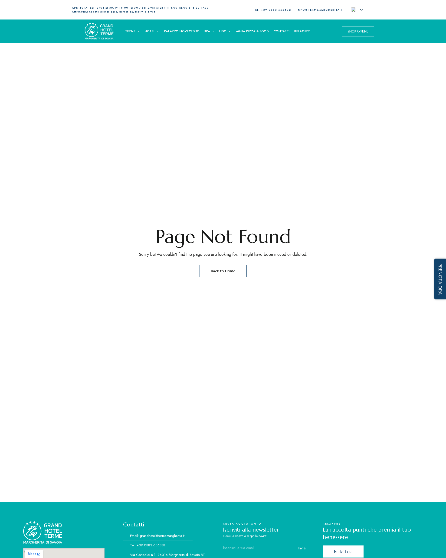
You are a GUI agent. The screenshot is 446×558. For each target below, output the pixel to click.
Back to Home (223, 271)
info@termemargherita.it (320, 10)
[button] (358, 31)
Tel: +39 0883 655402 (272, 10)
